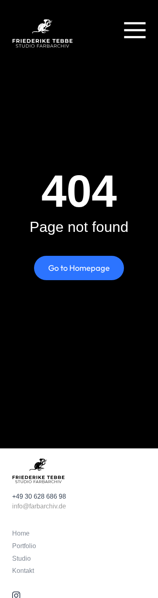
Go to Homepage (79, 268)
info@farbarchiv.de (39, 506)
